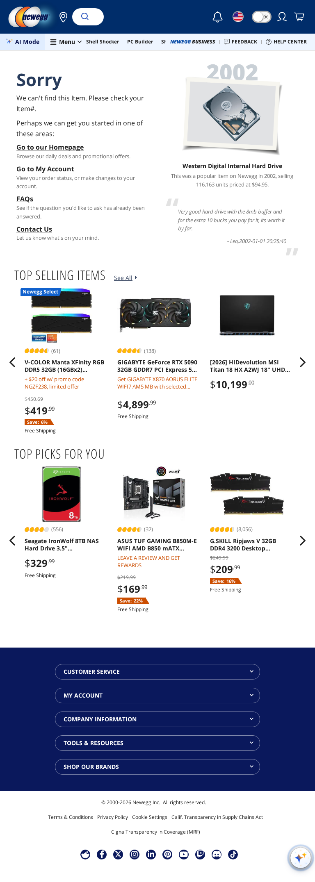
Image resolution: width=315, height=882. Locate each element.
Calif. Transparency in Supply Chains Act (217, 817)
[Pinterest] (167, 854)
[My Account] (283, 17)
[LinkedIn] (151, 854)
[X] (118, 854)
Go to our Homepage (50, 147)
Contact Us (34, 229)
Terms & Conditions (70, 817)
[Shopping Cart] (300, 17)
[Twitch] (200, 854)
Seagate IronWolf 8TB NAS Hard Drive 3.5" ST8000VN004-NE (62, 544)
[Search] (84, 17)
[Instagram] (134, 854)
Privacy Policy (112, 817)
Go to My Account (45, 168)
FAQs (24, 198)
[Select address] (61, 17)
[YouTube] (184, 854)
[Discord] (216, 854)
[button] (61, 17)
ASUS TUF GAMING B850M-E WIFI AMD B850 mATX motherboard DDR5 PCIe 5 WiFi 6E (157, 544)
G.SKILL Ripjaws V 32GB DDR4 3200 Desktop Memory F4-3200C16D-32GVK (243, 544)
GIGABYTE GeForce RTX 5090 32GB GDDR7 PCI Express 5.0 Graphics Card (157, 366)
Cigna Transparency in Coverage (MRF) (155, 831)
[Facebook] (102, 854)
